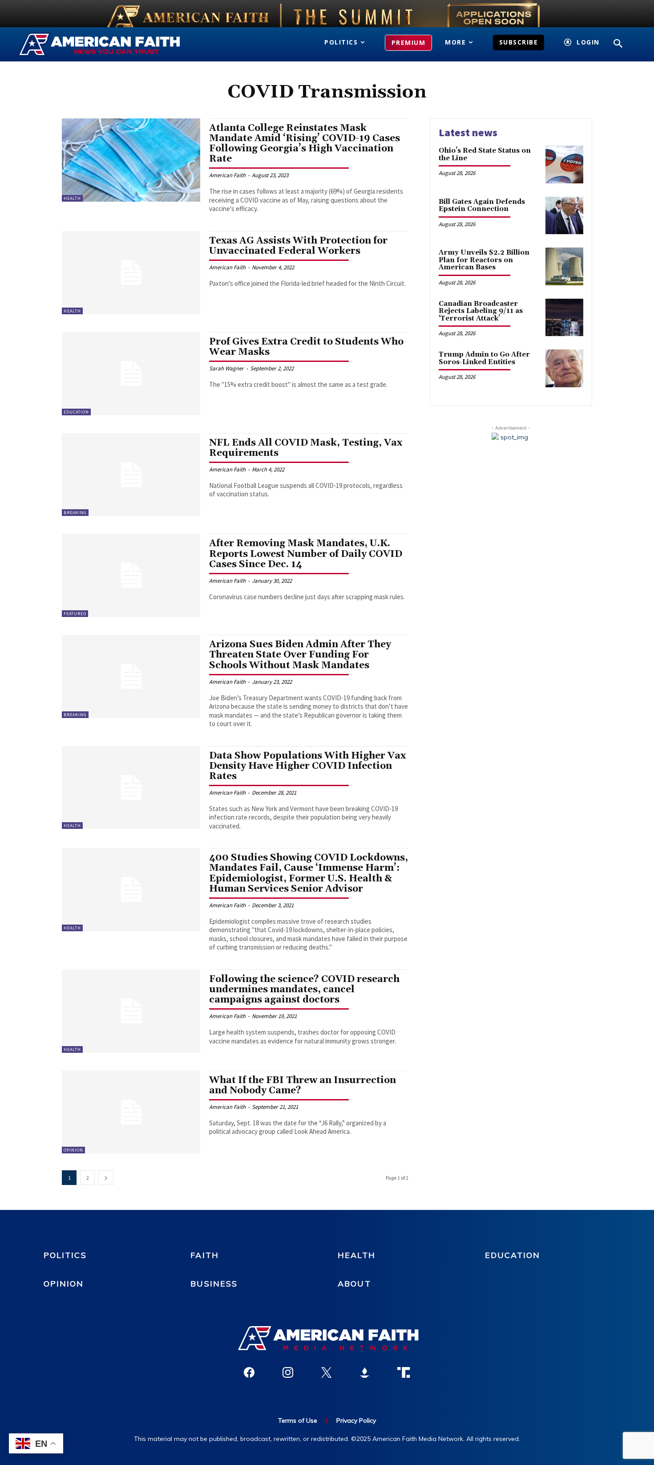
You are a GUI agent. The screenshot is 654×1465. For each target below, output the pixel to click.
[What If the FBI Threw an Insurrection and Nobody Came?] (131, 1112)
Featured (75, 614)
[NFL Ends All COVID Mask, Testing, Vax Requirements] (131, 474)
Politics (65, 1255)
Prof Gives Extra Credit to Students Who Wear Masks (306, 347)
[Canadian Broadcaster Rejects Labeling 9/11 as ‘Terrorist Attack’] (564, 318)
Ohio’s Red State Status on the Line (485, 154)
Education (76, 412)
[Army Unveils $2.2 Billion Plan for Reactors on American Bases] (564, 266)
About (354, 1283)
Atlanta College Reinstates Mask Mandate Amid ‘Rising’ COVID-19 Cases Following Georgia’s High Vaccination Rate (304, 143)
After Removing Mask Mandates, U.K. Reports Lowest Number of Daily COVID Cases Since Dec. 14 (305, 554)
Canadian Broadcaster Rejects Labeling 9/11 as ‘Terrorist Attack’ (481, 311)
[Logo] (112, 44)
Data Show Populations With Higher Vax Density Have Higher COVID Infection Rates (307, 766)
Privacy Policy (356, 1420)
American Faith (227, 175)
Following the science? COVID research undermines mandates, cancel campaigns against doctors (304, 990)
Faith (204, 1255)
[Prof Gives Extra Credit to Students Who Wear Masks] (131, 373)
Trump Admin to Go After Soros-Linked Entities (484, 358)
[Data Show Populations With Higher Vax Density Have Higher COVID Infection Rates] (131, 787)
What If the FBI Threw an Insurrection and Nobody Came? (302, 1085)
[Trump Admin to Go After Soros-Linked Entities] (564, 368)
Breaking (75, 512)
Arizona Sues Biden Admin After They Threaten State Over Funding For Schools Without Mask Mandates (300, 655)
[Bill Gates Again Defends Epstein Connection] (564, 216)
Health (72, 198)
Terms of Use (297, 1420)
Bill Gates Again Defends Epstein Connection (482, 206)
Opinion (73, 1150)
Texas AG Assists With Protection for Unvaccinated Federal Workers (298, 246)
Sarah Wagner (226, 368)
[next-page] (105, 1177)
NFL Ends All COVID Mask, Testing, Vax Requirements (305, 448)
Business (214, 1283)
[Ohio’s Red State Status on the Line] (564, 164)
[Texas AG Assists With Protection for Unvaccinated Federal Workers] (131, 272)
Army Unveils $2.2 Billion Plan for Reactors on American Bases (484, 260)
